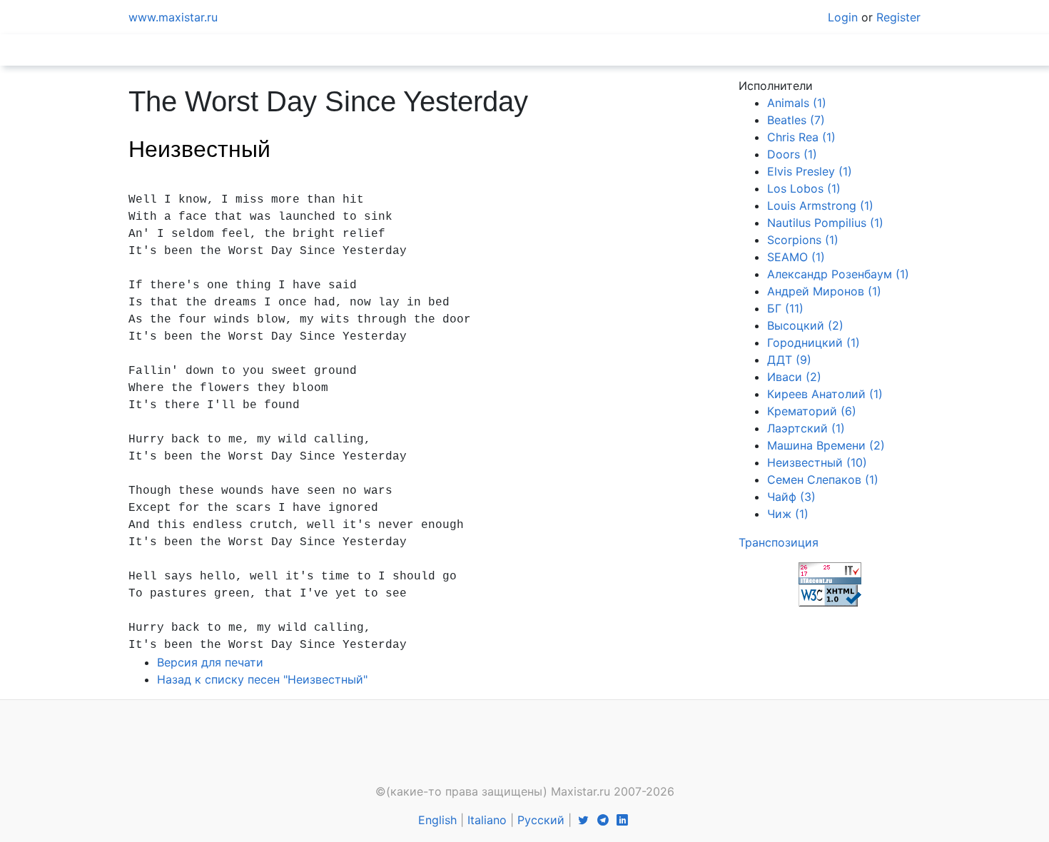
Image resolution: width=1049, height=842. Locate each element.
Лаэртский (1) (806, 428)
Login (843, 17)
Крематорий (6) (811, 411)
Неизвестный (199, 149)
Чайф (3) (791, 497)
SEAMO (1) (796, 257)
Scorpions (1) (802, 240)
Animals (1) (796, 103)
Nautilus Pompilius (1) (825, 222)
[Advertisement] (524, 746)
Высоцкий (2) (805, 325)
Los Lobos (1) (804, 188)
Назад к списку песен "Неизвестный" (262, 679)
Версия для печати (210, 662)
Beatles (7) (796, 120)
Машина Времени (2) (826, 445)
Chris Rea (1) (801, 137)
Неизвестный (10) (817, 462)
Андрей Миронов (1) (824, 291)
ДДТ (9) (789, 359)
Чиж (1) (788, 514)
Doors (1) (792, 154)
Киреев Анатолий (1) (825, 394)
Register (898, 17)
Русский (540, 820)
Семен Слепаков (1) (822, 479)
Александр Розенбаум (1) (838, 274)
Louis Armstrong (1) (820, 205)
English (437, 820)
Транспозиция (779, 542)
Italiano (487, 820)
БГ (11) (785, 308)
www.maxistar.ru (173, 17)
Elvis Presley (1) (809, 171)
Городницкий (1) (813, 342)
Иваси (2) (794, 377)
